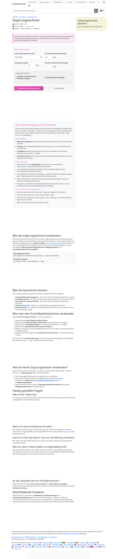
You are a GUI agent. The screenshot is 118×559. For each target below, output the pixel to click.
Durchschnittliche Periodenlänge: (56, 63)
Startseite (15, 17)
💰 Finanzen (32, 2)
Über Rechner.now (17, 537)
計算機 (88, 547)
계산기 (17, 549)
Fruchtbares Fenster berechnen (29, 88)
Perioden (27, 305)
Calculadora (57, 543)
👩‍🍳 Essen (92, 2)
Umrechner (53, 537)
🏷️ (99, 2)
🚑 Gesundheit (44, 2)
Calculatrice (56, 545)
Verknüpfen (27, 29)
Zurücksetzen (59, 88)
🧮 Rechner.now (19, 4)
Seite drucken (18, 26)
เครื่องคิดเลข (78, 547)
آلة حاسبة (68, 547)
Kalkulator (80, 545)
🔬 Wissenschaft (80, 2)
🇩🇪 (101, 11)
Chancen (66, 432)
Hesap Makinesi (68, 545)
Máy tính (45, 547)
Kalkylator (28, 547)
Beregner (36, 543)
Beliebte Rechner (30, 537)
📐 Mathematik (57, 2)
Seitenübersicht (42, 537)
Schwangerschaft (32, 17)
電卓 (104, 547)
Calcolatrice (46, 543)
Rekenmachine (57, 547)
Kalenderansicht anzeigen (56, 77)
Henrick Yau (22, 24)
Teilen (37, 29)
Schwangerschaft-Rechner (70, 534)
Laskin (37, 547)
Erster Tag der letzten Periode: (24, 53)
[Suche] (96, 11)
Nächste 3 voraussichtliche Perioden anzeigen (26, 77)
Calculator (83, 543)
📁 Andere (68, 2)
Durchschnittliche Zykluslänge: (55, 53)
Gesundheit (22, 17)
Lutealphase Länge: (21, 63)
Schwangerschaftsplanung (45, 380)
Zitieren (16, 29)
